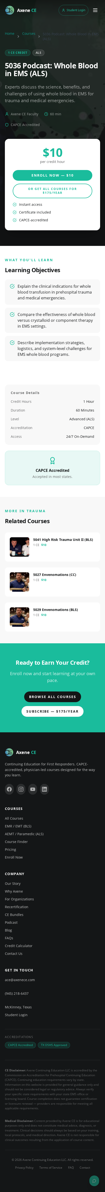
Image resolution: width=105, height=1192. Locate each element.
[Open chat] (94, 1180)
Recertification (16, 907)
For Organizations (19, 899)
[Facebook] (9, 789)
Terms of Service (50, 1168)
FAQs (9, 938)
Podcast (11, 922)
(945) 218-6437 (17, 993)
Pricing (10, 849)
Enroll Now (14, 857)
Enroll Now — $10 (53, 175)
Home (9, 33)
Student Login (76, 10)
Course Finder (16, 841)
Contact (85, 1168)
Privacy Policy (24, 1168)
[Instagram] (21, 789)
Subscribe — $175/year (52, 711)
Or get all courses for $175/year (52, 191)
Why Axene (14, 891)
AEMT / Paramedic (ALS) (24, 834)
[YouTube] (32, 789)
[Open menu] (95, 10)
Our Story (13, 883)
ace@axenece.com (20, 979)
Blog (8, 930)
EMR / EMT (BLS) (18, 826)
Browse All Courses (52, 696)
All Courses (14, 818)
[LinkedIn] (44, 789)
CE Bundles (14, 914)
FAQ (71, 1168)
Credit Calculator (18, 945)
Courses (28, 33)
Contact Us (13, 953)
